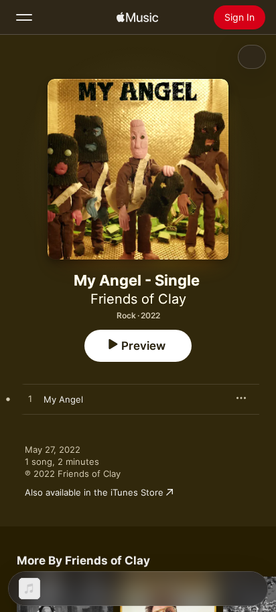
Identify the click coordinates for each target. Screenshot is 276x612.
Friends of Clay (138, 299)
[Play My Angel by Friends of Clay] (30, 399)
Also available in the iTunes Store (94, 492)
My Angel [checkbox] (63, 399)
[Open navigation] (24, 17)
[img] (137, 17)
